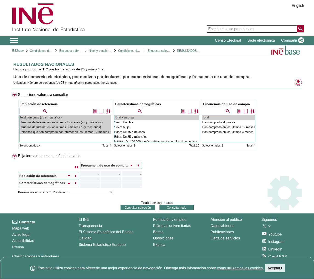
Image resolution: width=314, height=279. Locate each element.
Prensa (18, 247)
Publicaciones (222, 232)
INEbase (18, 50)
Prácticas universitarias (172, 226)
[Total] (228, 117)
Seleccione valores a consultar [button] (43, 95)
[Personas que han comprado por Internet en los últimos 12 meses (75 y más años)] (65, 131)
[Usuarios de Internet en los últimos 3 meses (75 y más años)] (65, 127)
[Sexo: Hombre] (156, 122)
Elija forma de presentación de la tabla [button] (49, 156)
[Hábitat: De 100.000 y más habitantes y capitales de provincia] (156, 141)
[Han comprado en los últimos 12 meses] (228, 127)
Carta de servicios (225, 238)
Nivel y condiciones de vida (107, 50)
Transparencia (90, 226)
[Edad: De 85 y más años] (156, 136)
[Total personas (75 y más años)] (65, 117)
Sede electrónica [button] (261, 40)
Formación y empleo (169, 219)
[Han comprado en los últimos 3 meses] (228, 131)
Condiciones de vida (43, 50)
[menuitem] (157, 122)
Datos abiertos (222, 226)
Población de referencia (39, 104)
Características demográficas (138, 104)
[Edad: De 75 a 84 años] (156, 131)
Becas (158, 232)
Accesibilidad (23, 241)
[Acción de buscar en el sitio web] (300, 28)
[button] (291, 40)
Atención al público (226, 219)
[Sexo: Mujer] (156, 127)
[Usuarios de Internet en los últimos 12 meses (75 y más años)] (65, 122)
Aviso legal (21, 234)
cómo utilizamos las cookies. (240, 268)
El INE (84, 219)
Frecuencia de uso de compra (226, 104)
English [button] (298, 6)
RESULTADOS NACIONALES (197, 50)
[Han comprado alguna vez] (228, 122)
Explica (159, 245)
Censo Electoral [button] (228, 40)
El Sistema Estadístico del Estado (106, 232)
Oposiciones (163, 238)
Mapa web (20, 228)
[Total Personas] (156, 117)
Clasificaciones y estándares (35, 256)
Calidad (85, 238)
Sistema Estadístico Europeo (102, 245)
